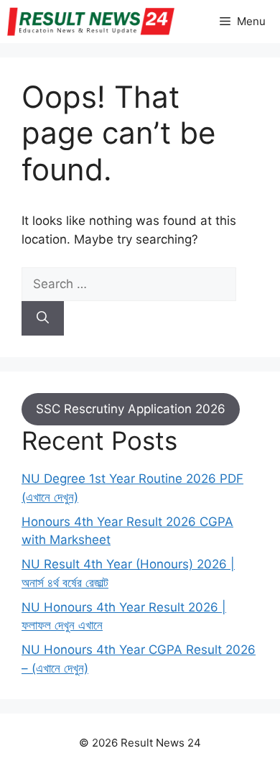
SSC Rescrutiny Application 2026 (130, 409)
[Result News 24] (90, 21)
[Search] (43, 318)
